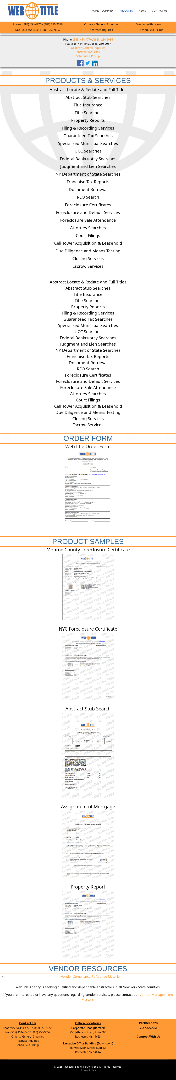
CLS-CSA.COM (148, 1028)
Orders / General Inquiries (101, 24)
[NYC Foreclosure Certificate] (88, 666)
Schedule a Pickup (151, 30)
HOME (95, 10)
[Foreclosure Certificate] (88, 587)
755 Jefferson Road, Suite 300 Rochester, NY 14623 (88, 1032)
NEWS (142, 10)
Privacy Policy (88, 1070)
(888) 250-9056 (103, 39)
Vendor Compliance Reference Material (90, 976)
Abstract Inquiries (101, 30)
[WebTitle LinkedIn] (95, 63)
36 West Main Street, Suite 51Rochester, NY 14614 (88, 1048)
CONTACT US (159, 10)
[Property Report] (88, 924)
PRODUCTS (126, 10)
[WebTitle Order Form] (88, 488)
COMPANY (107, 10)
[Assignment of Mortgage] (88, 844)
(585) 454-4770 (82, 39)
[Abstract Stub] (88, 755)
